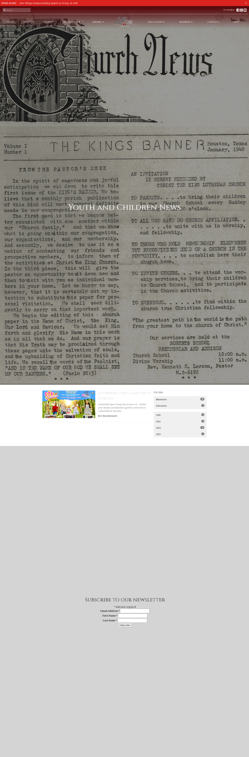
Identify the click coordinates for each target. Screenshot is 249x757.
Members (184, 22)
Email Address (109, 610)
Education (155, 22)
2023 (179, 434)
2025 (179, 421)
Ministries (179, 399)
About (27, 22)
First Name (109, 615)
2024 (179, 427)
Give (236, 22)
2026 (179, 414)
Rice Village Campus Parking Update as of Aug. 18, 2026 (49, 3)
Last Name (110, 620)
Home (10, 22)
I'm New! (48, 22)
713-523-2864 (228, 10)
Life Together (71, 22)
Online (96, 22)
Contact (213, 22)
